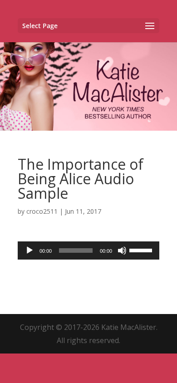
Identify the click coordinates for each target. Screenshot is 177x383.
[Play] (29, 250)
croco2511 (42, 211)
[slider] (142, 249)
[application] (88, 250)
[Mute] (122, 250)
